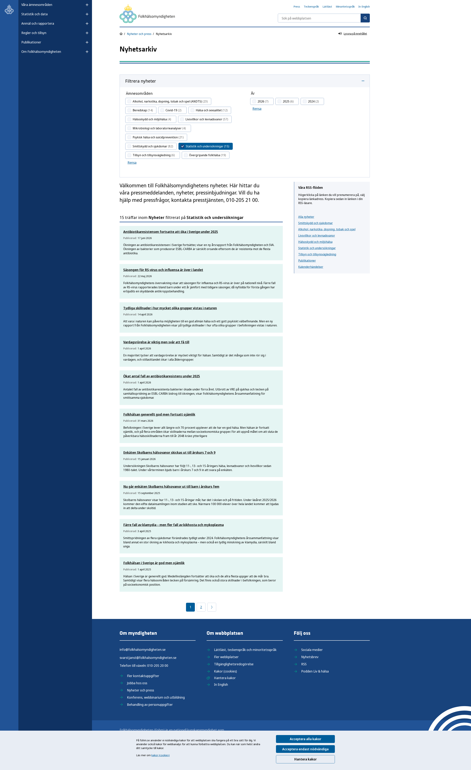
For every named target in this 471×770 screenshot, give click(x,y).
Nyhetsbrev (309, 657)
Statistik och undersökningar (317, 248)
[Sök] (365, 18)
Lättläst (327, 6)
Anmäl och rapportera (37, 23)
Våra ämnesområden (36, 4)
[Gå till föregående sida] (211, 607)
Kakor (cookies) (225, 671)
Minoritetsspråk (345, 6)
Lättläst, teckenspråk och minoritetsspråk (245, 649)
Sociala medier (312, 649)
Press (296, 6)
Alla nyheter (306, 217)
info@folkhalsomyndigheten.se (143, 649)
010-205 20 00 (157, 665)
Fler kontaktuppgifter (143, 676)
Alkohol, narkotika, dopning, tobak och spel (326, 229)
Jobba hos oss (137, 683)
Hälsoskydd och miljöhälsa (315, 242)
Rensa (132, 162)
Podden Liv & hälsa (315, 671)
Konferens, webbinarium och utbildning (156, 697)
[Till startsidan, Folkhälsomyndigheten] (9, 9)
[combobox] (324, 18)
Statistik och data (34, 14)
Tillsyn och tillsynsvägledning (317, 254)
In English (364, 6)
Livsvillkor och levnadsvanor (316, 235)
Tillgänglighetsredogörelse (234, 664)
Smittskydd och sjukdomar (315, 223)
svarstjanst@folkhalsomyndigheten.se (148, 657)
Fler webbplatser (226, 657)
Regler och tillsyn (33, 33)
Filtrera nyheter (140, 81)
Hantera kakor (305, 759)
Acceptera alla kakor (305, 739)
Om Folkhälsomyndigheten (41, 51)
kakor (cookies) (160, 755)
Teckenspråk (311, 6)
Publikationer (31, 42)
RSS (304, 664)
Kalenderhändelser (310, 267)
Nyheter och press (139, 34)
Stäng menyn (31, 63)
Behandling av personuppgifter (150, 704)
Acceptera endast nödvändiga (305, 749)
